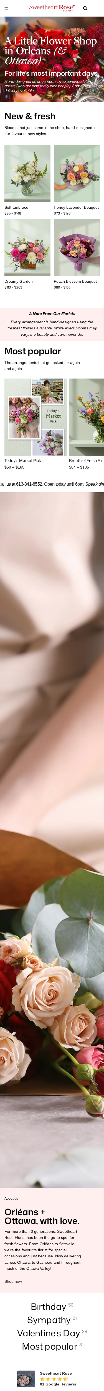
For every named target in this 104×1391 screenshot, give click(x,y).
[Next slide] (93, 424)
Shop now (13, 1281)
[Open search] (85, 8)
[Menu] (6, 8)
